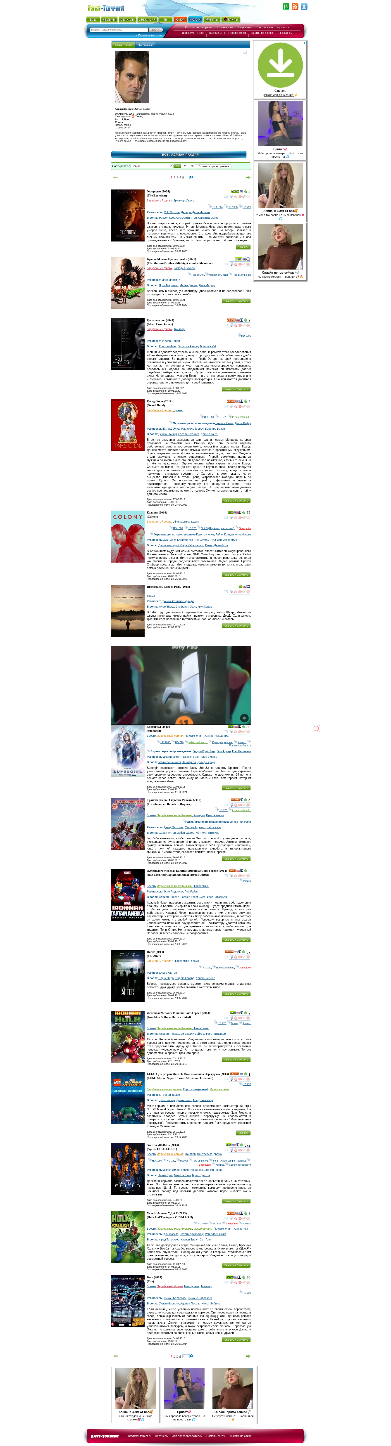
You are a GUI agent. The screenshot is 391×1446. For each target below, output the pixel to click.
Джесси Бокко (213, 1169)
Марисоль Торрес (192, 428)
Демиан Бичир (167, 434)
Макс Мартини (171, 280)
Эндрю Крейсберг (204, 751)
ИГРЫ (214, 19)
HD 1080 (233, 207)
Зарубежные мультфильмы (174, 815)
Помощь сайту (215, 1436)
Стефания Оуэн (186, 606)
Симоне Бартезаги (200, 1298)
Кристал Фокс (167, 346)
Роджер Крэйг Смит (193, 897)
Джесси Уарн (191, 756)
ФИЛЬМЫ (109, 19)
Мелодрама (191, 1286)
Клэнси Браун (189, 1239)
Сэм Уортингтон (186, 217)
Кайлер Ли (189, 762)
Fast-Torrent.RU (110, 7)
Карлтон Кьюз (205, 534)
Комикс (242, 742)
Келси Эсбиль (211, 1303)
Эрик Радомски (173, 891)
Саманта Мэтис (208, 217)
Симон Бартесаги (175, 1298)
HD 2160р (217, 207)
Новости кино (193, 32)
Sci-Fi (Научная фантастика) (217, 528)
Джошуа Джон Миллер (195, 212)
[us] (241, 192)
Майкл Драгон (189, 285)
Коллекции (225, 27)
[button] (177, 166)
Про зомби (198, 274)
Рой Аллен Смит (215, 1234)
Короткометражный (195, 1089)
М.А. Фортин (172, 212)
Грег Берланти (241, 751)
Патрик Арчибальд (192, 1234)
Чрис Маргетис (168, 285)
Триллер (179, 200)
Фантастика (182, 521)
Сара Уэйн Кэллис (192, 545)
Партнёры (161, 1436)
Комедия (179, 268)
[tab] (123, 45)
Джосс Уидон (171, 1169)
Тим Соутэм (201, 540)
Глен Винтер (209, 756)
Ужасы (190, 200)
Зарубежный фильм (159, 200)
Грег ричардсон (171, 1094)
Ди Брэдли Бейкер (192, 1033)
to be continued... (241, 417)
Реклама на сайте (240, 1436)
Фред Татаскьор (217, 897)
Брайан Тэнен (224, 423)
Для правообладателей (187, 1436)
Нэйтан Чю (214, 827)
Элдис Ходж (166, 978)
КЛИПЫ (233, 19)
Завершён (245, 528)
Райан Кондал (224, 534)
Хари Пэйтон (167, 832)
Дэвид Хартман (174, 827)
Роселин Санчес (188, 434)
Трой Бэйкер (167, 1100)
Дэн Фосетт (171, 1234)
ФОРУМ (195, 19)
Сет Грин (206, 1239)
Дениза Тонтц (209, 434)
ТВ (165, 19)
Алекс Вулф (166, 606)
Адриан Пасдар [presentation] (123, 45)
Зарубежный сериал (160, 410)
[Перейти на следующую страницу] (248, 177)
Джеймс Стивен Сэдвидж (178, 601)
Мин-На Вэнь (182, 1175)
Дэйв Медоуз (207, 285)
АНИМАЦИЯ (147, 19)
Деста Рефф (243, 423)
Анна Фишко (243, 534)
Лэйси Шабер (185, 832)
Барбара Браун (215, 428)
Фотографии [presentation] (145, 45)
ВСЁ (93, 19)
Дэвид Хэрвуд (206, 762)
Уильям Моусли (169, 1303)
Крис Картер (169, 972)
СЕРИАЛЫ (127, 19)
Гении (234, 1023)
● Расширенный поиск (149, 35)
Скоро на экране (198, 27)
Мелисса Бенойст (169, 762)
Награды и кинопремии (227, 32)
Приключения (194, 735)
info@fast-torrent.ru (139, 1436)
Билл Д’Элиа (171, 428)
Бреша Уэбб (208, 346)
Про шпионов (200, 1160)
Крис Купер (205, 606)
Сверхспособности (240, 743)
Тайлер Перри (171, 341)
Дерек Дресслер (240, 822)
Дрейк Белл (183, 1100)
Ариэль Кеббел (205, 978)
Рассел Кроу (167, 217)
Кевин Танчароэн (192, 1169)
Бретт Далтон (201, 1175)
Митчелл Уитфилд (207, 832)
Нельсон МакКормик (224, 540)
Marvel (184, 1160)
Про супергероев (222, 742)
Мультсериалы (219, 1089)
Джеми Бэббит (172, 756)
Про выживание (242, 274)
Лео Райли (191, 891)
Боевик (151, 735)
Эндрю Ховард (184, 978)
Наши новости (262, 32)
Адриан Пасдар (169, 897)
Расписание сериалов (273, 27)
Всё (165, 154)
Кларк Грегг (165, 1175)
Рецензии (245, 27)
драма (178, 410)
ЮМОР (180, 19)
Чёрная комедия (218, 274)
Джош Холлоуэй (168, 545)
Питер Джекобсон (216, 545)
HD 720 (247, 207)
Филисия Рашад (188, 346)
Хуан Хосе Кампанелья (178, 540)
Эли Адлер (224, 751)
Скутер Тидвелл (195, 827)
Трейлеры (285, 32)
